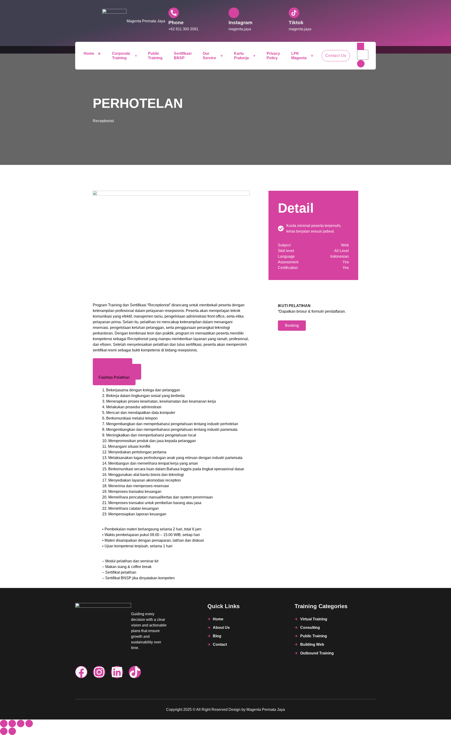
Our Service (209, 55)
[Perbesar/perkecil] (4, 723)
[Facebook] (81, 672)
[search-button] (361, 63)
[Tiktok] (135, 672)
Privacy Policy (273, 55)
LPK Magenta (299, 55)
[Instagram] (99, 672)
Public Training (155, 55)
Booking (292, 325)
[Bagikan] (20, 723)
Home (89, 53)
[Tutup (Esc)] (29, 723)
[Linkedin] (117, 672)
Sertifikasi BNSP (182, 55)
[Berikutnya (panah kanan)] (12, 731)
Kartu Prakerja (241, 55)
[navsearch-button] (360, 46)
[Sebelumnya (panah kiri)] (4, 731)
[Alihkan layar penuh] (12, 723)
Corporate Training (121, 55)
